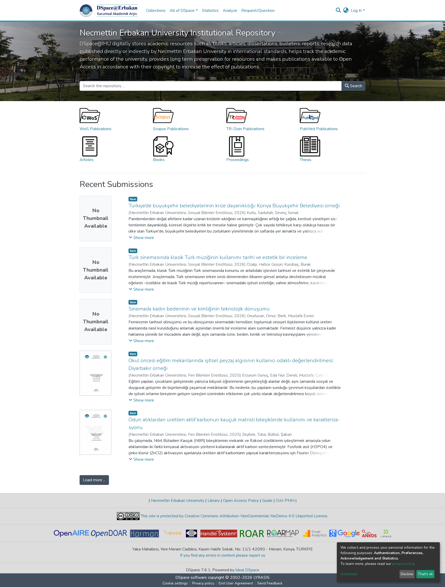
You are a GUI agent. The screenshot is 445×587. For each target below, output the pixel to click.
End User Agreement (236, 583)
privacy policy (403, 563)
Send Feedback (270, 583)
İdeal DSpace (247, 570)
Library (214, 500)
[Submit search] (338, 10)
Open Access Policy (241, 500)
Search (355, 86)
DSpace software (191, 577)
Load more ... (94, 480)
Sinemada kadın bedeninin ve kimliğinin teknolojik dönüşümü (199, 308)
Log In (356, 10)
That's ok (425, 574)
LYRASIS (261, 577)
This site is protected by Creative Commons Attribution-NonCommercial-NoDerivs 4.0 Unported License (233, 516)
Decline (407, 574)
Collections (156, 10)
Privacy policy (203, 583)
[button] (346, 10)
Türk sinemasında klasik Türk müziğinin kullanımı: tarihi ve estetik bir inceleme (218, 257)
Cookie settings (175, 583)
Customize (348, 574)
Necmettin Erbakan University (177, 500)
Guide (267, 500)
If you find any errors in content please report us (222, 555)
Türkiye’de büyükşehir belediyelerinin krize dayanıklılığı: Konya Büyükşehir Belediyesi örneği (234, 205)
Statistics (210, 10)
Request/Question (258, 10)
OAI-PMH (285, 500)
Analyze (230, 10)
